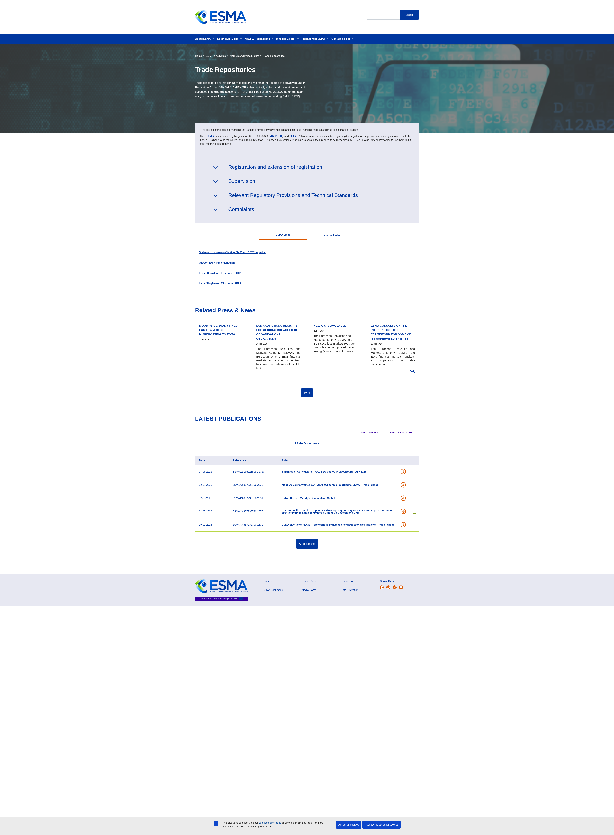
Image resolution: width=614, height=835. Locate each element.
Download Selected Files (401, 432)
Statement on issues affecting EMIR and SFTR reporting (233, 252)
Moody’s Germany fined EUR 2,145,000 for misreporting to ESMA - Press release (330, 485)
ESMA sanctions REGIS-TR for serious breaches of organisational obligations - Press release (338, 524)
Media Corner (309, 590)
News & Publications (257, 38)
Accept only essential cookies (381, 824)
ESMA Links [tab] (283, 234)
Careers (267, 581)
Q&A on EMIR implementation (217, 262)
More (307, 392)
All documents (307, 543)
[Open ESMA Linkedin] (395, 587)
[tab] (307, 443)
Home (198, 56)
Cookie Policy (349, 581)
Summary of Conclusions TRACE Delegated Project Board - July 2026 (324, 471)
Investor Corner (285, 38)
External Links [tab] (331, 235)
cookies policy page (270, 822)
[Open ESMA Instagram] (388, 587)
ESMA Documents (307, 443)
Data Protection (349, 590)
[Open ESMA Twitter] (382, 587)
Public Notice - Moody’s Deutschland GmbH (308, 498)
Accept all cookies (348, 824)
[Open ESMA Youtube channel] (401, 587)
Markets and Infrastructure (244, 56)
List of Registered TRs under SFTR (220, 283)
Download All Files (369, 432)
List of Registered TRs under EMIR (220, 273)
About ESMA (203, 38)
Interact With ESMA (313, 38)
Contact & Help (340, 38)
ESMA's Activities (227, 38)
